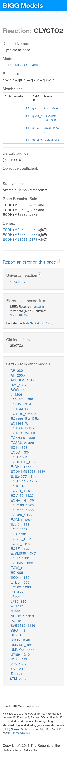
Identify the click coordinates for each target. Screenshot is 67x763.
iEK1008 (16, 572)
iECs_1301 (18, 533)
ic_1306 (16, 394)
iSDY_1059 (18, 634)
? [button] (58, 261)
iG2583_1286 (20, 586)
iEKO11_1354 (20, 577)
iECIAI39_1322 (21, 495)
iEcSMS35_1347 (23, 553)
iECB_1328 (19, 447)
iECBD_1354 (20, 452)
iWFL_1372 (19, 659)
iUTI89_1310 (20, 654)
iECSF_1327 (20, 548)
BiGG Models (23, 5)
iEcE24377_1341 (23, 476)
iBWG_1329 (19, 389)
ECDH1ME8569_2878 (20, 229)
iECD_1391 (19, 456)
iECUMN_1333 (21, 562)
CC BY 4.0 (45, 323)
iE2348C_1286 (21, 399)
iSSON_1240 (20, 639)
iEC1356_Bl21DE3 (24, 418)
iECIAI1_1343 (20, 490)
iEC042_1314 (20, 404)
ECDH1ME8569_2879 (20, 239)
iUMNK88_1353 (22, 649)
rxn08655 (38, 306)
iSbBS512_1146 (22, 625)
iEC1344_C (19, 408)
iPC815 (15, 620)
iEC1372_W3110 (23, 432)
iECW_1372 (19, 567)
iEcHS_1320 (19, 485)
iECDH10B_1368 (23, 461)
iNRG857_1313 (22, 615)
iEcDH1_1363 (20, 466)
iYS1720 (16, 668)
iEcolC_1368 (20, 524)
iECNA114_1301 (23, 500)
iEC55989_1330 (22, 437)
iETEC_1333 (20, 582)
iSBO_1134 (19, 630)
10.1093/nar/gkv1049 (19, 733)
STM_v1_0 (18, 678)
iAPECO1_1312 (22, 379)
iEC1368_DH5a (22, 427)
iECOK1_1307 (21, 519)
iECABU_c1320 (22, 442)
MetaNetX (29, 323)
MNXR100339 (19, 315)
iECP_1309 (19, 529)
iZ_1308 (16, 673)
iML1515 (16, 606)
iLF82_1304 (19, 601)
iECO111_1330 (22, 509)
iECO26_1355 (21, 514)
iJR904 (15, 596)
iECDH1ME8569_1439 (20, 64)
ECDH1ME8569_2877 (20, 234)
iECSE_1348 (20, 543)
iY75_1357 (18, 663)
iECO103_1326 (22, 504)
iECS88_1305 (20, 538)
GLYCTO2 (17, 282)
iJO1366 (16, 591)
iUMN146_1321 (22, 644)
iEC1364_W (19, 423)
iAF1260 (16, 370)
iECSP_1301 (20, 557)
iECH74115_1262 (24, 481)
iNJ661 (15, 611)
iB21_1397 (18, 384)
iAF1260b (17, 375)
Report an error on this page (30, 262)
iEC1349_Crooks (23, 413)
